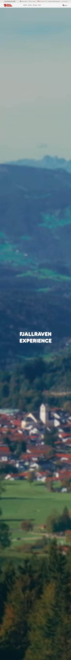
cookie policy (51, 342)
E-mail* (38, 334)
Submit (49, 346)
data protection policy (43, 342)
